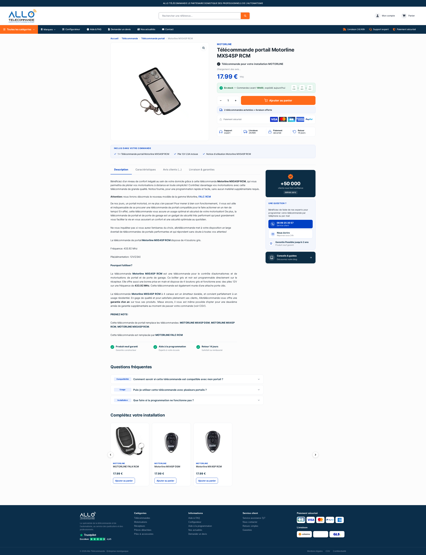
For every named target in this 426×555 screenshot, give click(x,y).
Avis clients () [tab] (172, 169)
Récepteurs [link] (139, 526)
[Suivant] (316, 455)
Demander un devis (197, 534)
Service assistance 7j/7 (254, 518)
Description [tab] (121, 169)
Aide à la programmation (200, 526)
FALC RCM (205, 196)
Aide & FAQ (194, 518)
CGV (328, 551)
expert (228, 131)
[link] (385, 15)
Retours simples (250, 526)
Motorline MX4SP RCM (209, 466)
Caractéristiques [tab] (145, 169)
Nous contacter (250, 522)
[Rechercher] (245, 15)
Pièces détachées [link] (142, 530)
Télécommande (130, 38)
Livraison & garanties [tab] (201, 169)
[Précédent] (110, 455)
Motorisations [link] (140, 522)
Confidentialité (339, 551)
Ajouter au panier (280, 100)
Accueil (114, 38)
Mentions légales (315, 551)
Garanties (247, 530)
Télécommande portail (153, 38)
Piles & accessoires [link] (143, 534)
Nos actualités (195, 530)
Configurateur (194, 522)
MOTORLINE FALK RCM (126, 466)
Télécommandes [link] (142, 518)
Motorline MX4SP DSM (167, 466)
